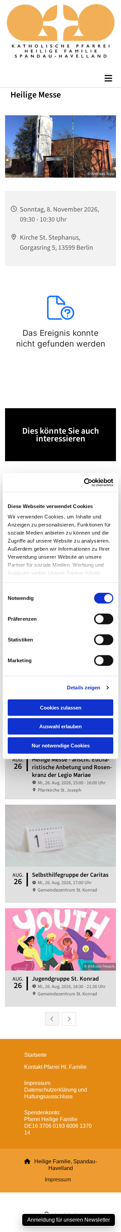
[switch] (103, 618)
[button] (60, 78)
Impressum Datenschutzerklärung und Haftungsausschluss (55, 1089)
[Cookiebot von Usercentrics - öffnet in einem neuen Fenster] (85, 482)
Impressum (58, 1179)
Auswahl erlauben (60, 726)
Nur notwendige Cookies (61, 745)
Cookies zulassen (60, 707)
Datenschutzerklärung (36, 1196)
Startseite (35, 1055)
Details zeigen (83, 687)
